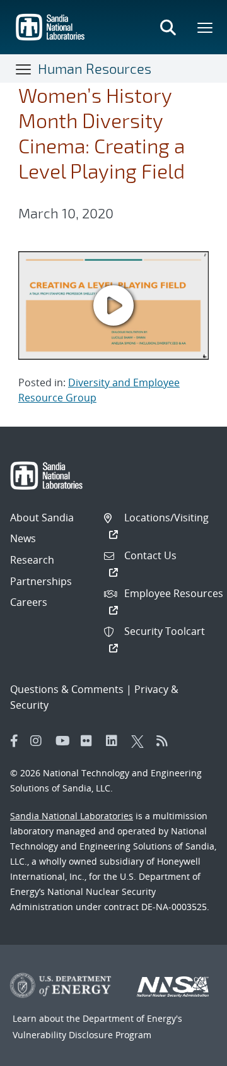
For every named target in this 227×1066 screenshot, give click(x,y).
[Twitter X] (140, 740)
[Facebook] (14, 740)
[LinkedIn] (115, 740)
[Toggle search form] (168, 27)
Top (189, 1051)
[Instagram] (39, 740)
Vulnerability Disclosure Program (82, 1035)
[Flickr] (90, 740)
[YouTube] (64, 740)
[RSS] (165, 740)
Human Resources (94, 68)
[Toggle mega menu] (205, 27)
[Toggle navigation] (24, 69)
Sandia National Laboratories (71, 816)
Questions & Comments (67, 689)
